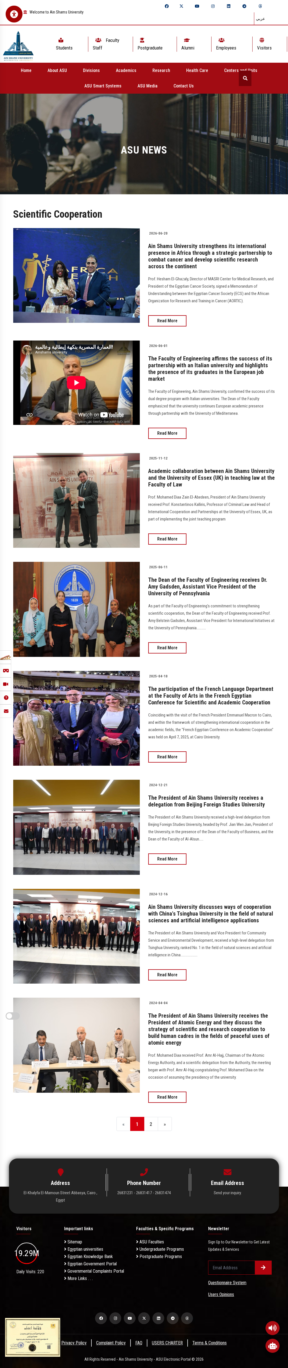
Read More (167, 320)
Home (26, 70)
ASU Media (148, 86)
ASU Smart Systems (103, 86)
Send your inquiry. (228, 1192)
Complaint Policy (111, 1343)
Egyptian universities (84, 1249)
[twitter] (181, 6)
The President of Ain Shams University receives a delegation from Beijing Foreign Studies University (206, 801)
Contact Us (184, 86)
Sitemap (74, 1242)
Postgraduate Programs (160, 1256)
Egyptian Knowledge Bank (89, 1256)
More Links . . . (79, 1278)
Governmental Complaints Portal (95, 1271)
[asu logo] (18, 44)
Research (161, 70)
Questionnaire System (227, 1282)
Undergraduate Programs (161, 1249)
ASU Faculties (151, 1242)
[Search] (245, 78)
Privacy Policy (74, 1343)
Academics (126, 70)
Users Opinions (221, 1294)
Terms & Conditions (209, 1343)
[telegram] (244, 6)
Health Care (197, 70)
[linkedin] (228, 6)
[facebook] (167, 6)
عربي (260, 18)
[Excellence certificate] (32, 1337)
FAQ (138, 1343)
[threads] (260, 6)
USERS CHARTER (167, 1343)
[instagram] (213, 6)
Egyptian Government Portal (91, 1263)
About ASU (57, 70)
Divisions (91, 70)
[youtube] (197, 6)
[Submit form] (263, 1268)
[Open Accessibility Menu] (14, 14)
